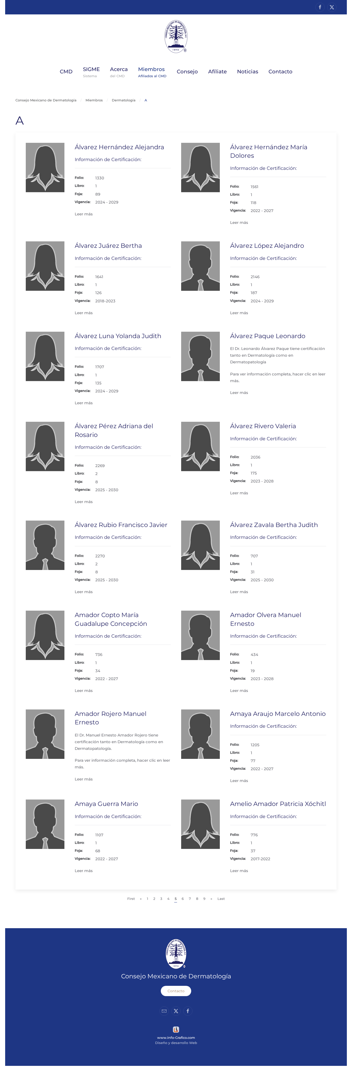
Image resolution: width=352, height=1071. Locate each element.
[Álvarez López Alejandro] (200, 265)
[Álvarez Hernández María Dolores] (200, 167)
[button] (119, 71)
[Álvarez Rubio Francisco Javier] (45, 544)
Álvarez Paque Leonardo (267, 336)
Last (221, 899)
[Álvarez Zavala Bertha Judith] (200, 544)
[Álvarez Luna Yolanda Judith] (45, 356)
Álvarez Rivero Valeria (263, 426)
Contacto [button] (280, 71)
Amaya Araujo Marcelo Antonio (278, 713)
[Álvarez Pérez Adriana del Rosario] (45, 446)
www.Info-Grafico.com (176, 1037)
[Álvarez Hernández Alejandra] (45, 167)
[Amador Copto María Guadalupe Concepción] (45, 635)
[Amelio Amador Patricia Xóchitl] (200, 823)
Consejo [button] (187, 71)
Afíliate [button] (217, 71)
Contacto (176, 991)
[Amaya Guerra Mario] (45, 823)
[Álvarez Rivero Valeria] (200, 446)
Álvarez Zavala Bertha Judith (274, 525)
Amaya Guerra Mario (106, 803)
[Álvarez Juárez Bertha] (45, 265)
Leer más (84, 214)
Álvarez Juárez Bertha (108, 245)
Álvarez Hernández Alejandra (119, 147)
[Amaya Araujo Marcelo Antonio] (200, 733)
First (131, 899)
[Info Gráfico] (176, 1029)
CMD (66, 71)
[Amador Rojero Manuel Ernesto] (45, 733)
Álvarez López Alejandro (267, 245)
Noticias (247, 71)
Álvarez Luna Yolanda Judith (118, 336)
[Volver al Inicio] (176, 37)
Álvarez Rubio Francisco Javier (121, 525)
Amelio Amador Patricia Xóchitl (278, 803)
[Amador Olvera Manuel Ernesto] (200, 635)
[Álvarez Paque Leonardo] (200, 356)
